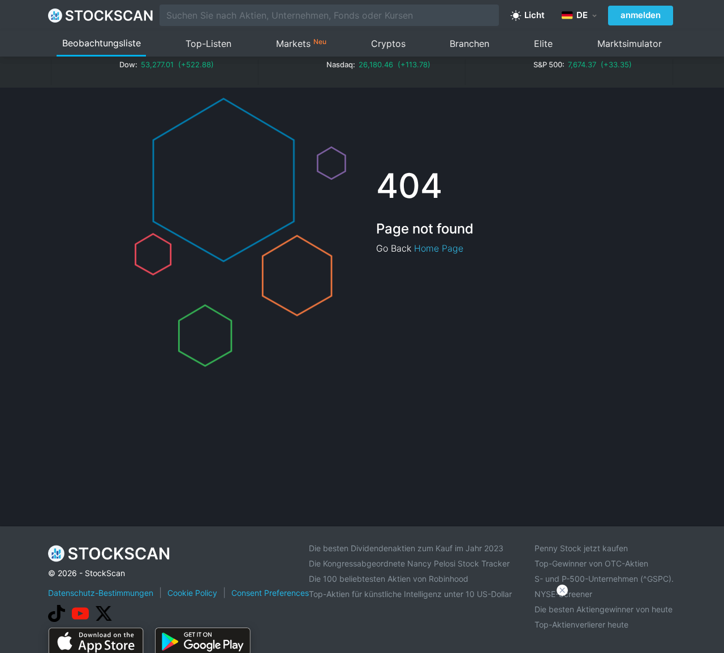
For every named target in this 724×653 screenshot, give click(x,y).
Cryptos (388, 43)
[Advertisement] (362, 621)
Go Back (393, 248)
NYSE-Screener (563, 594)
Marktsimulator (629, 43)
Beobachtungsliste (101, 43)
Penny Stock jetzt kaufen (581, 548)
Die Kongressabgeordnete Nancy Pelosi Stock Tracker (409, 563)
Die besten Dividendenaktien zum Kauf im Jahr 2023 (406, 548)
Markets (301, 43)
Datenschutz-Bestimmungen (100, 593)
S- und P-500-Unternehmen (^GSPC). (604, 578)
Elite (543, 43)
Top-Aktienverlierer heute (581, 624)
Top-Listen (208, 43)
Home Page (438, 248)
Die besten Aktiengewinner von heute (604, 609)
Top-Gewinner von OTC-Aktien (591, 563)
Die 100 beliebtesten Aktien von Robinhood (388, 578)
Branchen (469, 43)
